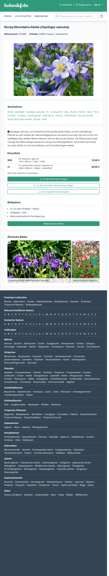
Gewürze (64, 436)
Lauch (48, 391)
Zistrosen (32, 362)
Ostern (28, 452)
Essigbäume (53, 343)
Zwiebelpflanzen (34, 304)
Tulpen (29, 394)
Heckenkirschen (63, 356)
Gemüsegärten (50, 462)
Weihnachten (74, 452)
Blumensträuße (12, 449)
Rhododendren (53, 359)
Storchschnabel (56, 382)
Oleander (38, 359)
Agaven (8, 427)
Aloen (17, 427)
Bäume (7, 301)
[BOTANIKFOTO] (16, 5)
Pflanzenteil (70, 115)
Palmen (74, 414)
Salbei (31, 378)
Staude (36, 119)
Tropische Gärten (65, 468)
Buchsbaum (24, 356)
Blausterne (9, 391)
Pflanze (59, 115)
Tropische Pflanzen (13, 304)
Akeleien (8, 372)
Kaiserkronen (24, 391)
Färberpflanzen (12, 436)
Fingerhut (59, 372)
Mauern (90, 481)
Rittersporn (20, 378)
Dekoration (19, 301)
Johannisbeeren (12, 359)
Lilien (55, 391)
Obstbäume (58, 346)
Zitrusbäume (93, 346)
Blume (73, 111)
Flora (96, 111)
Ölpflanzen (27, 440)
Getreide (53, 436)
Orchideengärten (13, 468)
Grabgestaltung (63, 449)
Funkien (87, 372)
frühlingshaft (34, 115)
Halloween (78, 449)
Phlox (88, 375)
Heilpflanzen (77, 436)
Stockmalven (39, 382)
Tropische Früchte (52, 417)
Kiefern (32, 346)
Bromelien (37, 414)
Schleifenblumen (58, 378)
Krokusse (38, 391)
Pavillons (8, 485)
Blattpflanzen (23, 414)
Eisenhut (47, 372)
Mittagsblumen (40, 427)
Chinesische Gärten (30, 462)
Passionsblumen (88, 414)
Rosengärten (30, 468)
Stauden (74, 301)
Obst (17, 440)
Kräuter (90, 436)
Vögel (61, 494)
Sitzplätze (32, 485)
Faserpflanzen (29, 436)
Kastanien (22, 346)
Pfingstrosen (76, 375)
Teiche (55, 485)
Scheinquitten (79, 359)
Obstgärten (78, 465)
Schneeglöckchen (82, 391)
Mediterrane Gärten (45, 465)
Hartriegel (9, 346)
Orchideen (62, 414)
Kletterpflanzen (44, 301)
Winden (45, 404)
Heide (29, 375)
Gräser (20, 375)
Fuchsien (48, 356)
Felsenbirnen (67, 343)
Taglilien (70, 382)
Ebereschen (30, 343)
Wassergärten (11, 472)
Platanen (70, 346)
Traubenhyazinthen (14, 394)
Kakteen (26, 427)
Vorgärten (81, 468)
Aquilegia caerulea (35, 111)
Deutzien (37, 356)
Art (47, 111)
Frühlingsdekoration (42, 449)
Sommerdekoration (44, 452)
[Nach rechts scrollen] (94, 261)
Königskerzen (41, 375)
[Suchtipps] (101, 16)
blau (66, 111)
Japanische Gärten (82, 462)
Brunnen (8, 481)
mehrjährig (48, 115)
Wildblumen (82, 494)
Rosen (66, 359)
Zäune (91, 485)
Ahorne (8, 343)
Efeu (6, 404)
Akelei (10, 111)
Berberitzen (10, 356)
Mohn (64, 375)
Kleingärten (10, 465)
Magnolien (44, 346)
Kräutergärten (25, 465)
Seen (53, 494)
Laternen (79, 481)
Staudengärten (46, 468)
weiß (44, 119)
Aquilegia (19, 111)
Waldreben (33, 404)
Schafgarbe (42, 378)
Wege (82, 485)
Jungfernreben (18, 404)
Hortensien (79, 356)
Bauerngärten (11, 462)
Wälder (69, 494)
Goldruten (9, 375)
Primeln (8, 378)
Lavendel (54, 375)
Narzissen (66, 391)
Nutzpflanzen (61, 301)
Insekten (28, 494)
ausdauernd (57, 111)
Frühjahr (11, 115)
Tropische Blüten (32, 417)
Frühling (22, 115)
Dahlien (37, 372)
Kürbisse (8, 440)
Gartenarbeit (21, 481)
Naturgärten (63, 465)
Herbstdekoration (13, 452)
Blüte (89, 111)
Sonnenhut (25, 382)
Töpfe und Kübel (69, 485)
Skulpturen (44, 485)
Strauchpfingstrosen (14, 362)
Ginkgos (90, 343)
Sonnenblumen (92, 378)
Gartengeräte (37, 481)
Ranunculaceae (85, 115)
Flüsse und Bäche (13, 494)
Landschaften (42, 494)
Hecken (69, 481)
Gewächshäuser (55, 481)
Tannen (80, 346)
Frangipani (49, 414)
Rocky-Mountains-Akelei (19, 119)
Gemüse (42, 436)
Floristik (26, 449)
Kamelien (27, 359)
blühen (81, 111)
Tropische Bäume (13, 417)
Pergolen (20, 485)
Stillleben (60, 452)
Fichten (80, 343)
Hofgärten (65, 462)
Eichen (41, 343)
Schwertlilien (75, 378)
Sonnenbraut (11, 382)
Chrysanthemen (23, 372)
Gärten (30, 301)
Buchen (18, 343)
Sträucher (86, 301)
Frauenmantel (73, 372)
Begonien (9, 414)
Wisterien (56, 404)
